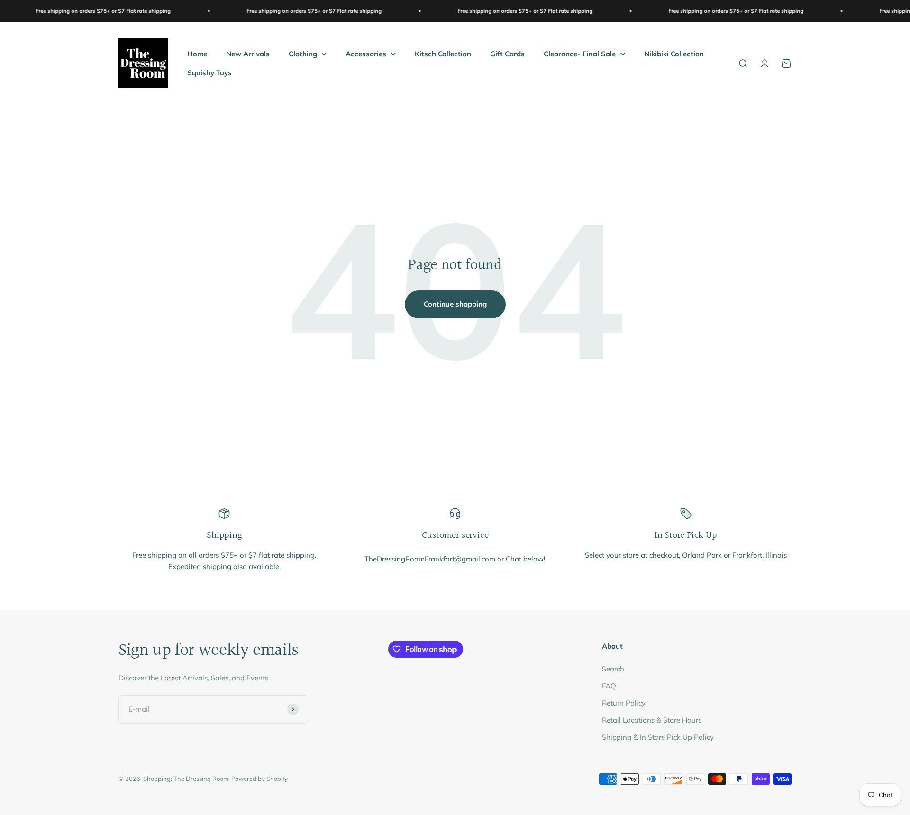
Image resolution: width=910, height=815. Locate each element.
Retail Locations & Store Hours (651, 719)
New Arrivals (248, 53)
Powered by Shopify (259, 778)
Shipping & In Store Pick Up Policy (658, 737)
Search (613, 668)
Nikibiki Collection (674, 53)
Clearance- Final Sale (580, 53)
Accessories (366, 53)
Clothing (303, 53)
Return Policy (624, 702)
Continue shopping (455, 303)
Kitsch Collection (443, 53)
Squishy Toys (209, 72)
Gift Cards (507, 53)
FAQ (609, 685)
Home (197, 53)
